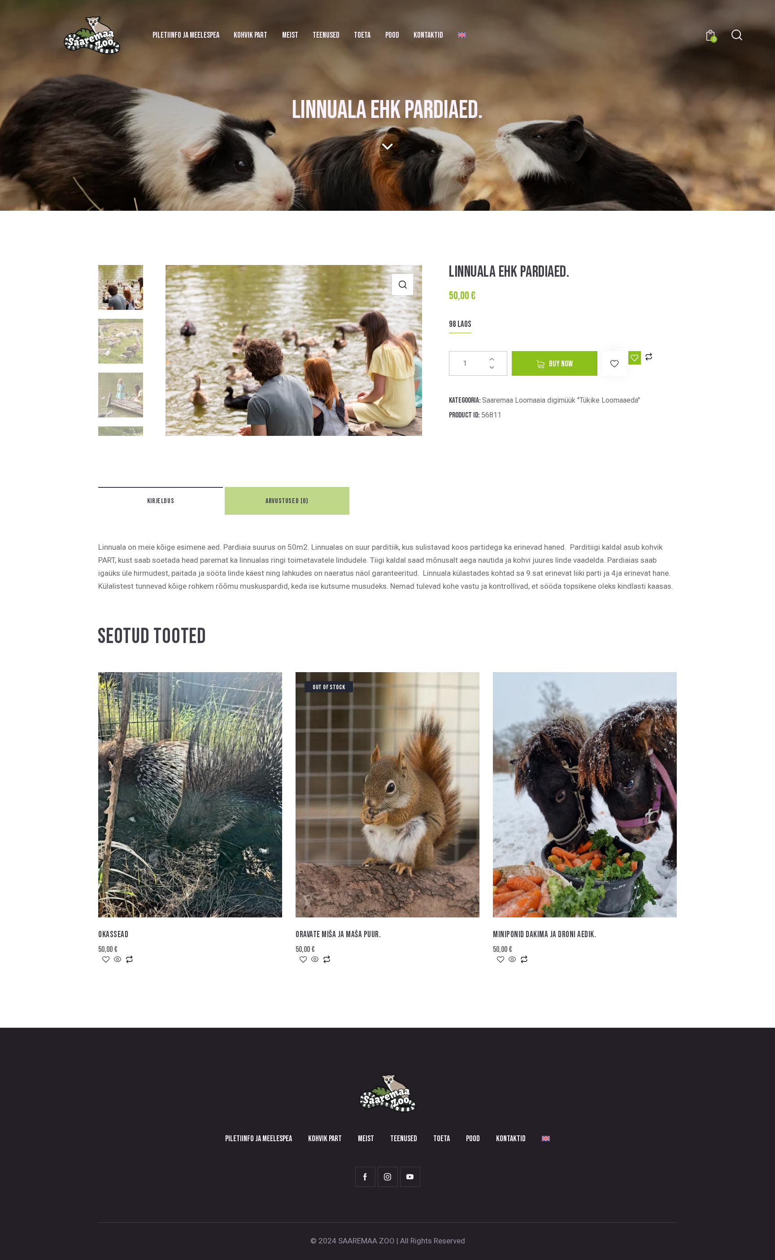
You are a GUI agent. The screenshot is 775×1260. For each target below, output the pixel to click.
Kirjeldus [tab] (160, 501)
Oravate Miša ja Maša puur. (338, 935)
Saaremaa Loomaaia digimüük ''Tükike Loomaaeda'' (561, 400)
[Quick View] (117, 960)
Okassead (113, 935)
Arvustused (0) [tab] (287, 501)
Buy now (561, 364)
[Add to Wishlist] (634, 358)
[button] (402, 284)
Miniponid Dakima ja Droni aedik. (544, 935)
